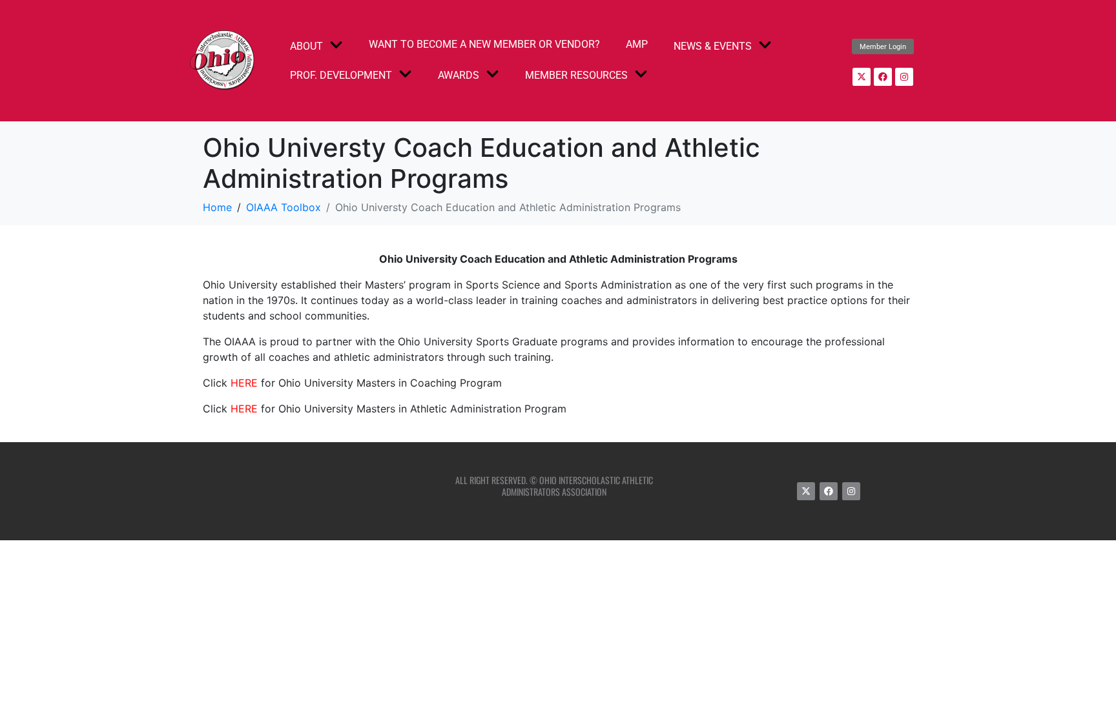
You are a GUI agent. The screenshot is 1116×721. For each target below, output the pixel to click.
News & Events (713, 46)
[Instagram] (904, 77)
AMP (637, 44)
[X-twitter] (861, 77)
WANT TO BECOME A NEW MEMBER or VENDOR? (484, 44)
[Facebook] (883, 77)
